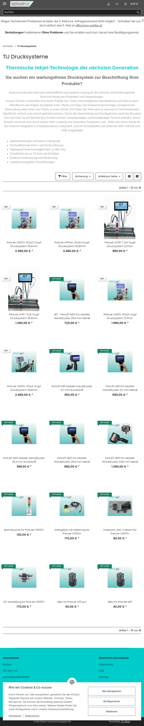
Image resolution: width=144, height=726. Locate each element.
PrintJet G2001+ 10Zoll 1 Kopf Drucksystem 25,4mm (24, 388)
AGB (101, 670)
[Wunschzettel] (117, 3)
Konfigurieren (111, 701)
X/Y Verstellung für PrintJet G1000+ (24, 602)
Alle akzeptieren (111, 691)
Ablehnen (111, 711)
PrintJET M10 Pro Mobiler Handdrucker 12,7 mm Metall (120, 388)
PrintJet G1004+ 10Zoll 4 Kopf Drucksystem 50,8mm (72, 244)
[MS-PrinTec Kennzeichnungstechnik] (22, 4)
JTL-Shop (125, 721)
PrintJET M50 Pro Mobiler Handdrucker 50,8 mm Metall (120, 460)
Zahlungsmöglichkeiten (16, 677)
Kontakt (7, 664)
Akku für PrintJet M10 (120, 602)
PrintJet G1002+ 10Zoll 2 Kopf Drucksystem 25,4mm (24, 244)
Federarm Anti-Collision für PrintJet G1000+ (120, 531)
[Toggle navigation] (4, 2)
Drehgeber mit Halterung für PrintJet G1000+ (72, 531)
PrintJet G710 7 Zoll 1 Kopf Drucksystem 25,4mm (24, 316)
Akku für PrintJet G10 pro (72, 602)
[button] (108, 3)
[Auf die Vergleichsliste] (39, 203)
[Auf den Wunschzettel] (39, 212)
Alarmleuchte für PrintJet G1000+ (24, 530)
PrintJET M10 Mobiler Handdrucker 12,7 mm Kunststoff (72, 388)
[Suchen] (138, 12)
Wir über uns (10, 670)
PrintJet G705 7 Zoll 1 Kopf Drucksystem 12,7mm (120, 244)
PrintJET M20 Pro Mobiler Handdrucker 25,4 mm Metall (72, 460)
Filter (64, 176)
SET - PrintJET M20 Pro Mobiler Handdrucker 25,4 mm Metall (72, 316)
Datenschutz (106, 664)
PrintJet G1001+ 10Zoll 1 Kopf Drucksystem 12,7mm (120, 316)
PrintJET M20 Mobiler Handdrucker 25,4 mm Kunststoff (24, 460)
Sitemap (104, 677)
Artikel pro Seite (107, 176)
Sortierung (81, 176)
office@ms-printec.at (89, 25)
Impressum (15, 715)
